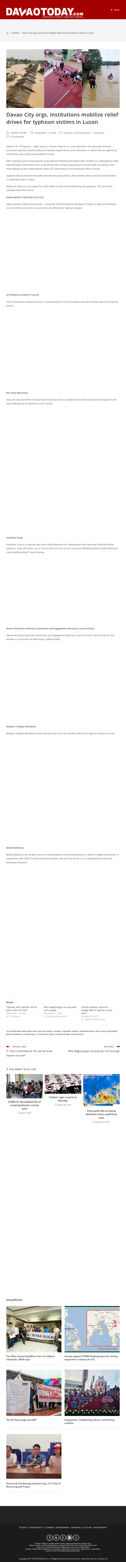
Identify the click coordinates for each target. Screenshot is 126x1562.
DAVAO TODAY (19, 132)
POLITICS (23, 1527)
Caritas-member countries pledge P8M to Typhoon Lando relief (96, 1010)
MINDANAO (76, 1527)
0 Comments (17, 136)
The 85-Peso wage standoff (21, 1419)
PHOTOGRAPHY (100, 1527)
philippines (112, 1031)
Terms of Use (74, 1558)
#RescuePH (27, 1031)
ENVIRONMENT (62, 1527)
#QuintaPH (16, 1031)
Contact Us (102, 1558)
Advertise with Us (89, 1558)
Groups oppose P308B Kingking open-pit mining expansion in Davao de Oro (91, 1358)
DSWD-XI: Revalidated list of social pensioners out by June (24, 1105)
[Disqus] (63, 1166)
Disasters (67, 1031)
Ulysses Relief (77, 1034)
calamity (57, 1031)
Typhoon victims (62, 1034)
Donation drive (87, 1031)
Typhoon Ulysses (46, 1034)
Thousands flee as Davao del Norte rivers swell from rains (101, 1114)
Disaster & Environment (77, 132)
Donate (75, 1031)
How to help (100, 1031)
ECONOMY (49, 1527)
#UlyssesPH (47, 1031)
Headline (99, 132)
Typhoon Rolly (30, 1034)
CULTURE (87, 1527)
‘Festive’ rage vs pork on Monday (63, 1099)
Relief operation (14, 1034)
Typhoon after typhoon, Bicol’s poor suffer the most (21, 1009)
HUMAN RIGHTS (36, 1527)
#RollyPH (37, 1031)
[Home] (7, 33)
